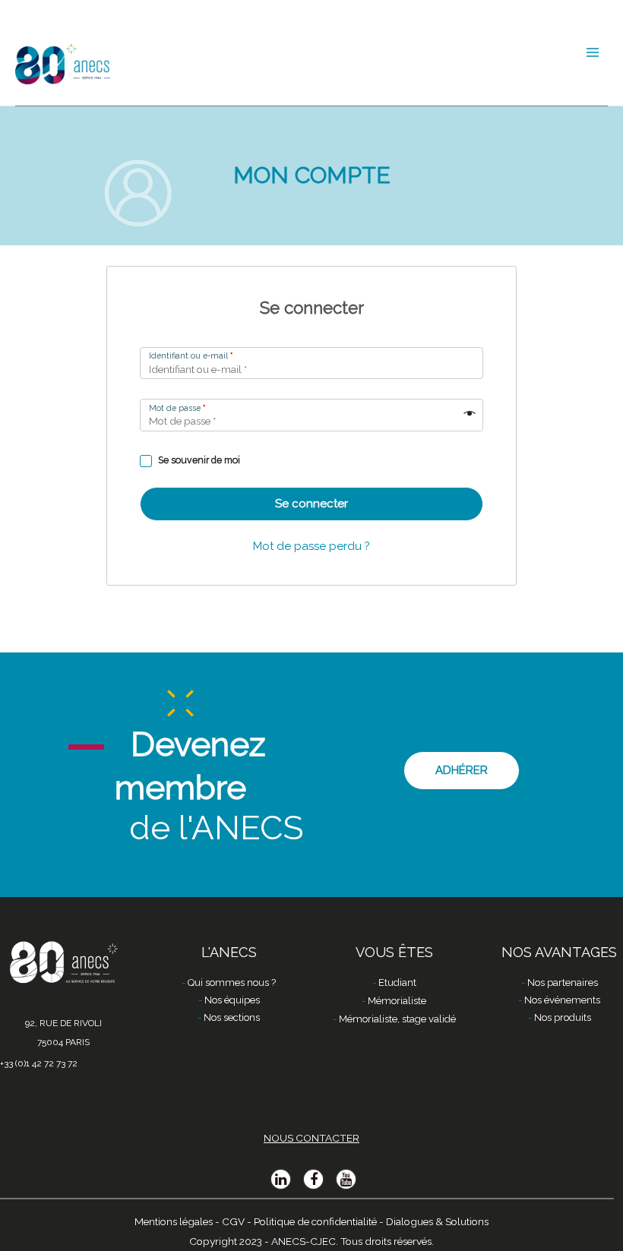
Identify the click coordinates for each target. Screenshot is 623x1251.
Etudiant (397, 982)
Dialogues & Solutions (437, 1221)
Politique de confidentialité (315, 1221)
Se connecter (311, 503)
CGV (233, 1221)
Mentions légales (173, 1221)
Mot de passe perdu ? (311, 546)
